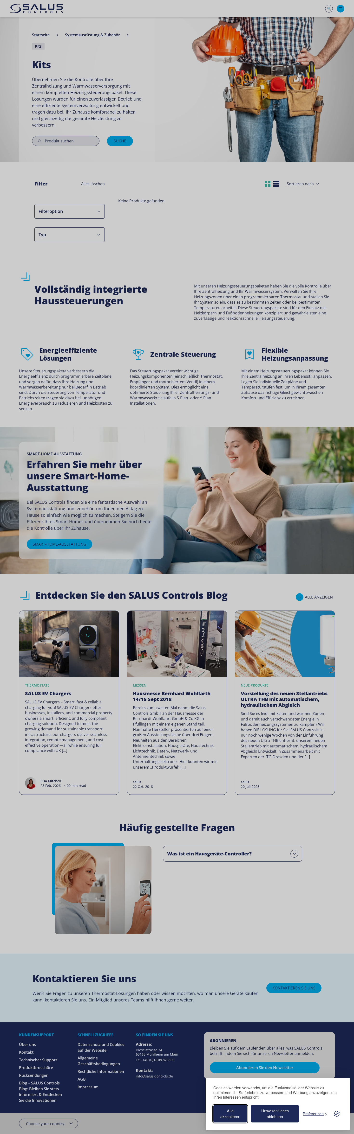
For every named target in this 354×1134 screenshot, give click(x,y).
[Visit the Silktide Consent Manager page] (336, 1114)
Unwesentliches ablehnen (275, 1113)
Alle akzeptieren (230, 1113)
